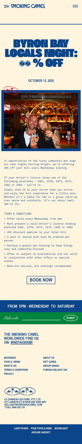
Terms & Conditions (16, 369)
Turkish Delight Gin (55, 369)
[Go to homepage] (24, 6)
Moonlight (61, 428)
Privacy (9, 373)
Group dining (51, 365)
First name (27, 316)
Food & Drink (12, 361)
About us (48, 357)
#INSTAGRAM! (22, 342)
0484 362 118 (18, 407)
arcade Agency (41, 432)
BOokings (10, 357)
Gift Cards (49, 361)
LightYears (21, 428)
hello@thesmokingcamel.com (23, 404)
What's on (10, 365)
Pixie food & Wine (41, 428)
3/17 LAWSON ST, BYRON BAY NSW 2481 (25, 401)
